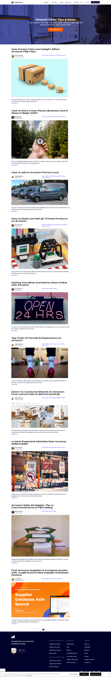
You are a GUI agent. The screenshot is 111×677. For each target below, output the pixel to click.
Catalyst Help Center (72, 659)
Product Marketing (53, 176)
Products (55, 2)
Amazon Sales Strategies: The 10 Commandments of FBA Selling (32, 506)
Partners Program (89, 659)
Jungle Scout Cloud (54, 647)
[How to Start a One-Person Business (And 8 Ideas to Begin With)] (39, 139)
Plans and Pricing (53, 666)
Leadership (87, 647)
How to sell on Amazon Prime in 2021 (35, 172)
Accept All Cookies (95, 674)
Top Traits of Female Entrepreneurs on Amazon (36, 339)
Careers (86, 656)
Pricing (61, 2)
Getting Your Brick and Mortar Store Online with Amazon (39, 283)
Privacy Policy (28, 675)
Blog (68, 647)
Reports (69, 650)
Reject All (84, 674)
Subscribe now (56, 29)
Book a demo (52, 653)
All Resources (70, 644)
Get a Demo (95, 2)
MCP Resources (71, 662)
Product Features (53, 578)
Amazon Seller (45, 55)
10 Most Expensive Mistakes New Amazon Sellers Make (38, 442)
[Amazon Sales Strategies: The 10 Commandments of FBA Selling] (40, 535)
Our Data (76, 2)
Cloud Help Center (72, 656)
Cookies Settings (73, 674)
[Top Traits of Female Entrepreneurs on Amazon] (39, 362)
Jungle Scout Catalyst (55, 660)
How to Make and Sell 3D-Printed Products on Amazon (39, 219)
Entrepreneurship (53, 116)
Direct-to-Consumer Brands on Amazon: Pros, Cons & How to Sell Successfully (38, 393)
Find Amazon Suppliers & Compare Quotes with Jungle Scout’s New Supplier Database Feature (39, 572)
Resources (68, 2)
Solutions (47, 2)
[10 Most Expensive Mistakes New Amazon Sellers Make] (39, 471)
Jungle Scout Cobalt (54, 644)
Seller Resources (53, 55)
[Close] (108, 674)
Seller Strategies (61, 176)
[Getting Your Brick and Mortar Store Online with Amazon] (39, 308)
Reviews (86, 650)
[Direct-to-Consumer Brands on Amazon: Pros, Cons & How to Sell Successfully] (39, 414)
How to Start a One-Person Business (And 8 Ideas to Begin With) (39, 111)
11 (45, 629)
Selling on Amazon (61, 55)
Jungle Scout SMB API (55, 663)
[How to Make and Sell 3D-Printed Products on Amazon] (39, 248)
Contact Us (87, 662)
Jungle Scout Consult (55, 650)
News (47, 345)
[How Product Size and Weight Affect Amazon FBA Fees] (39, 78)
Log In (87, 2)
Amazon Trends (52, 344)
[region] (55, 674)
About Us (87, 644)
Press (85, 653)
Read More (14, 103)
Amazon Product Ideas (47, 224)
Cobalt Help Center (72, 653)
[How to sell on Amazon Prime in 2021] (39, 192)
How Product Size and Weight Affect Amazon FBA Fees (35, 50)
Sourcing (59, 578)
